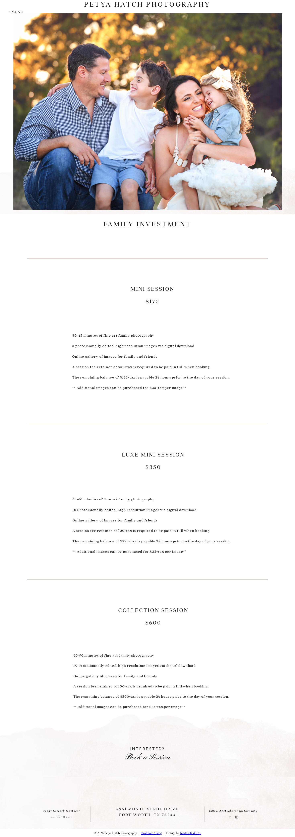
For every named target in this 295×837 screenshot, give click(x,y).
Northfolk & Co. (190, 833)
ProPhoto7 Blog (151, 833)
